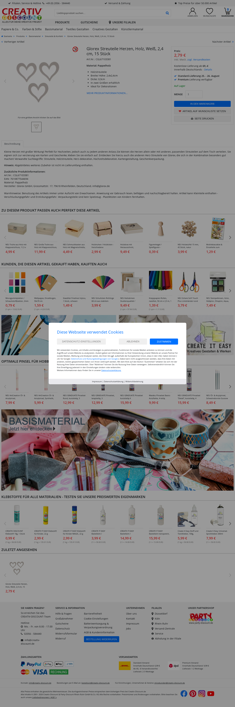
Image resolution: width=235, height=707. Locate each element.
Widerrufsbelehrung (134, 381)
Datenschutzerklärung (113, 381)
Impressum (97, 381)
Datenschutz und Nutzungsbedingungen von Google (94, 358)
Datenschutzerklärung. (111, 370)
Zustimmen (164, 341)
